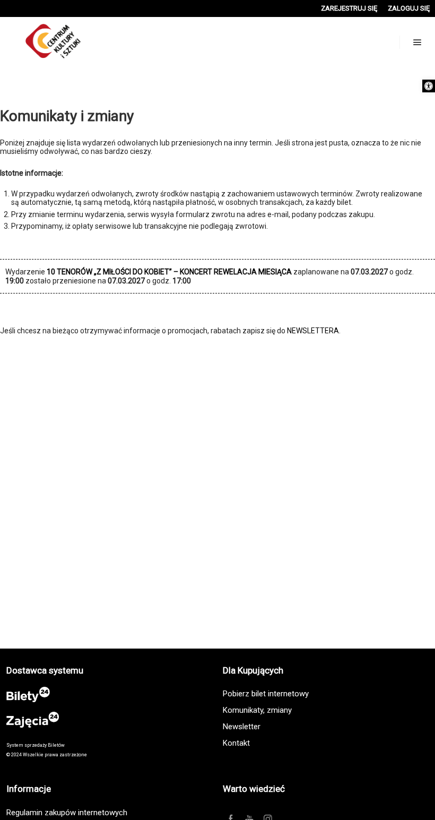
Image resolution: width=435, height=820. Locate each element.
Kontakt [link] (236, 743)
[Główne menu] (417, 42)
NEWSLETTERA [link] (313, 330)
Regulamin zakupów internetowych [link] (66, 812)
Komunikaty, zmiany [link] (257, 710)
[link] (428, 86)
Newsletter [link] (241, 726)
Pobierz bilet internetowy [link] (266, 693)
